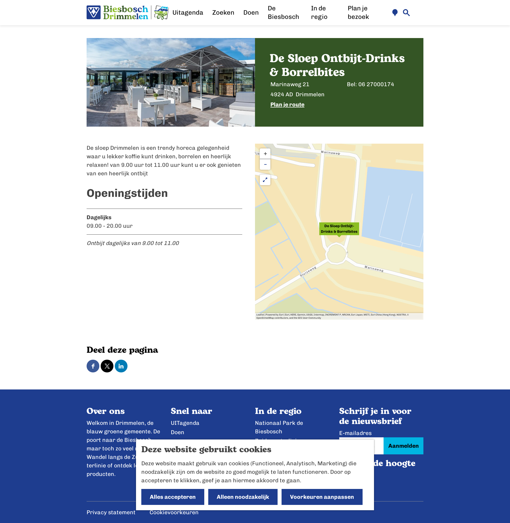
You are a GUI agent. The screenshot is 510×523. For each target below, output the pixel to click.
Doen (177, 432)
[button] (339, 232)
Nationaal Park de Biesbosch (279, 427)
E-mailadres (355, 433)
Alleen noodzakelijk (243, 496)
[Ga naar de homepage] (128, 12)
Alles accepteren (173, 496)
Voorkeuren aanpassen (322, 496)
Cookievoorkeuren (174, 512)
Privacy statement (111, 512)
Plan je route (287, 104)
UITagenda (185, 423)
